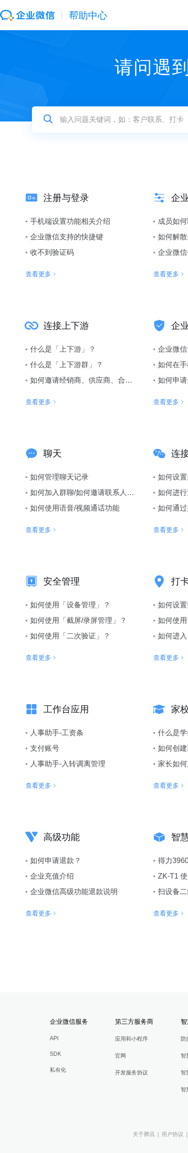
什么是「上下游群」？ (66, 365)
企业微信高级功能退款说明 (74, 891)
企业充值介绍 (52, 876)
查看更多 (38, 274)
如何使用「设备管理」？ (70, 605)
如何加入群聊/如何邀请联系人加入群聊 (93, 492)
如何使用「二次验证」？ (70, 636)
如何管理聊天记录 (59, 477)
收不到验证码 (52, 252)
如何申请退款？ (55, 860)
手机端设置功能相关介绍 (70, 221)
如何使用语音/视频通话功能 (75, 508)
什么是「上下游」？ (63, 349)
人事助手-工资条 (57, 733)
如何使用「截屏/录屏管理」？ (78, 620)
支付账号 (44, 748)
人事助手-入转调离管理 (67, 764)
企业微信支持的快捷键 (66, 237)
